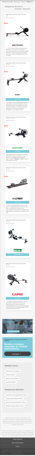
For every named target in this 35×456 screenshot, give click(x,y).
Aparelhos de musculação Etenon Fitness (16, 395)
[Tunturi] (17, 147)
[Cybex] (17, 198)
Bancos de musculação (12, 378)
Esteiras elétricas (10, 374)
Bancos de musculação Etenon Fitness (16, 402)
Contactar (17, 99)
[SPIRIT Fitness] (17, 94)
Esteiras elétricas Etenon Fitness (14, 398)
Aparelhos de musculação (12, 371)
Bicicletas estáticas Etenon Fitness (15, 406)
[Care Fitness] (17, 293)
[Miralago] (17, 250)
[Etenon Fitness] (17, 45)
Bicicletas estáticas (11, 382)
